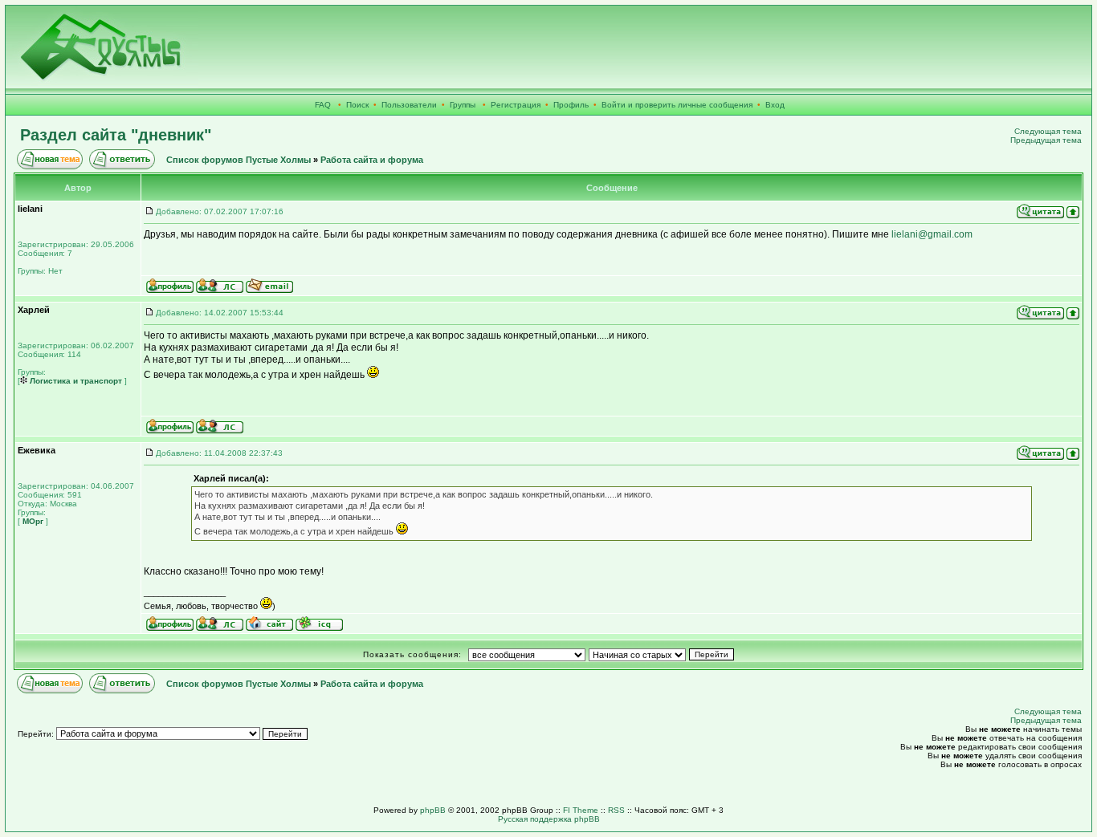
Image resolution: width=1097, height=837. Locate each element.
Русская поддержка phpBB (549, 819)
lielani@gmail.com (932, 234)
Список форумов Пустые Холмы (238, 160)
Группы (462, 104)
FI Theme (580, 810)
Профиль (571, 104)
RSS (616, 810)
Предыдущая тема (1046, 140)
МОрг (31, 521)
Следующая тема (1048, 131)
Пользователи (409, 104)
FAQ (323, 104)
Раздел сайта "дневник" (115, 135)
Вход (775, 104)
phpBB (433, 810)
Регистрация (515, 104)
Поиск (357, 104)
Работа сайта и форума (371, 160)
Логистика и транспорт (74, 380)
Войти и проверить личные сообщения (677, 104)
